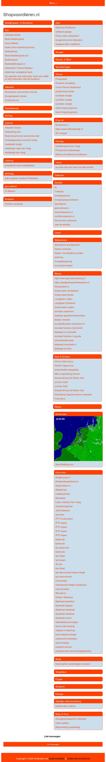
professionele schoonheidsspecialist (73, 651)
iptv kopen (60, 560)
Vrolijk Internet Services (78, 758)
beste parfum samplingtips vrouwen (72, 663)
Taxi (7, 30)
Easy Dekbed (11, 43)
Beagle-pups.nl (62, 477)
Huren (58, 162)
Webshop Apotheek (65, 609)
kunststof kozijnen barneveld (68, 327)
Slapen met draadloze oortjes (69, 253)
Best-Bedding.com (64, 464)
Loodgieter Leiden (63, 298)
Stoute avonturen (63, 248)
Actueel (59, 52)
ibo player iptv (62, 547)
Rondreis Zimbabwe (65, 83)
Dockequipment (62, 195)
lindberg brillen (62, 493)
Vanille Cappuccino (64, 365)
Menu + (53, 3)
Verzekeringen (62, 67)
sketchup (59, 257)
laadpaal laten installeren (67, 44)
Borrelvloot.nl (61, 124)
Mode (58, 659)
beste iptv (60, 539)
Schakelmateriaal (64, 506)
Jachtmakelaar (62, 510)
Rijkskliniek (61, 489)
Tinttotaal (59, 191)
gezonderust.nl (62, 208)
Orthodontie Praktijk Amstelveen (71, 584)
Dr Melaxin (10, 191)
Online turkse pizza (64, 361)
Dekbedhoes (11, 51)
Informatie (60, 472)
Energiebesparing (63, 261)
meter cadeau (62, 723)
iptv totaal (60, 555)
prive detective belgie (65, 634)
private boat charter (64, 91)
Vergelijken (61, 672)
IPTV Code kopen (64, 518)
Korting (8, 115)
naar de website (62, 224)
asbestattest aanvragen (66, 622)
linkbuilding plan (13, 131)
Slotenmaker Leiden (64, 307)
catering (9, 160)
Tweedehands (12, 108)
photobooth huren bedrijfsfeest (19, 165)
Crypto (58, 679)
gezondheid (11, 186)
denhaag (9, 173)
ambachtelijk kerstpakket (67, 369)
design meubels (62, 319)
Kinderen (9, 199)
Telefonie (59, 175)
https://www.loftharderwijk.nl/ (69, 129)
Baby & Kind (61, 714)
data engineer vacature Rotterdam (21, 178)
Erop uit (59, 120)
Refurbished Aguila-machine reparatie (73, 394)
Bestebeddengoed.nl (15, 63)
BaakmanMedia (56, 758)
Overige (59, 141)
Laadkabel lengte (13, 144)
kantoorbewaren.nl (64, 212)
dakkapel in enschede (65, 332)
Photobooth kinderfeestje (67, 150)
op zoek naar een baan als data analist (74, 167)
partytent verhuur (63, 646)
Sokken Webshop (64, 597)
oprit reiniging (62, 642)
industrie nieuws (13, 127)
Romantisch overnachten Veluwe (21, 91)
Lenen (58, 232)
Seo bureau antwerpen (66, 220)
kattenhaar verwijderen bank (18, 72)
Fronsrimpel (61, 580)
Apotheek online (63, 617)
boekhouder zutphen (65, 706)
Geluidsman (60, 203)
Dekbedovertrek (12, 34)
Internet (9, 122)
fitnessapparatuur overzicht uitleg (21, 140)
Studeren (60, 686)
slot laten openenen (64, 311)
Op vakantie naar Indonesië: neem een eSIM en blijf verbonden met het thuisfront (26, 78)
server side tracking (65, 626)
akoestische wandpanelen (67, 244)
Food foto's (60, 398)
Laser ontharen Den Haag (68, 502)
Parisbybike (61, 79)
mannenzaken (62, 589)
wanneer (59, 514)
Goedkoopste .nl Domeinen (19, 22)
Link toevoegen (52, 736)
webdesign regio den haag (18, 148)
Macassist (60, 498)
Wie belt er (60, 593)
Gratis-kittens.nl (63, 485)
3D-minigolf (61, 133)
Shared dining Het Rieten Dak (69, 377)
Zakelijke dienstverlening (68, 701)
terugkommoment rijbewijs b (69, 39)
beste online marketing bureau (20, 47)
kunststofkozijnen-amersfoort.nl (70, 323)
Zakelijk (59, 182)
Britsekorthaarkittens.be (67, 481)
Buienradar (61, 414)
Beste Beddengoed (14, 39)
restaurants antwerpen (66, 638)
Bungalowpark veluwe (16, 96)
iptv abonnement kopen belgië (70, 572)
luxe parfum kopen (64, 265)
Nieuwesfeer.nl (62, 286)
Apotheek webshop (64, 613)
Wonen (58, 273)
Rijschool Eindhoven (65, 27)
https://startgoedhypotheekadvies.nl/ (72, 282)
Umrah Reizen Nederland (68, 87)
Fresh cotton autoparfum (67, 35)
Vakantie (9, 87)
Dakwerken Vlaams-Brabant (18, 67)
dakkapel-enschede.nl (65, 344)
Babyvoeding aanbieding (67, 727)
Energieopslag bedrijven (66, 199)
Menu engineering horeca (67, 373)
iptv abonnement (63, 576)
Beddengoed (11, 59)
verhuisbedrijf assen (64, 340)
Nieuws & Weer (63, 59)
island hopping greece (66, 107)
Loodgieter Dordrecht (65, 303)
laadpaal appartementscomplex (70, 315)
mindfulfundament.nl (64, 216)
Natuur (58, 406)
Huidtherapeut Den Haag (67, 146)
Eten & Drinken (62, 356)
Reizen (59, 74)
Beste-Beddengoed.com (17, 55)
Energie (59, 694)
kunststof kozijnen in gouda (68, 336)
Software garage (63, 31)
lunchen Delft (61, 382)
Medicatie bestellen (65, 601)
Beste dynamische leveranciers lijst (22, 135)
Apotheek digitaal (64, 605)
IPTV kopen (61, 522)
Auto (57, 22)
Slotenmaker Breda (64, 294)
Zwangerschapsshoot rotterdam (70, 718)
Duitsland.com (12, 100)
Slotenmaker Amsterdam (67, 290)
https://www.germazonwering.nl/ (70, 278)
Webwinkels (61, 240)
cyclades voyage (63, 95)
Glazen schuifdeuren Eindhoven (71, 154)
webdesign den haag (15, 152)
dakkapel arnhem (63, 348)
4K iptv (58, 564)
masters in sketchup (65, 630)
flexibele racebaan (14, 203)
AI (56, 187)
